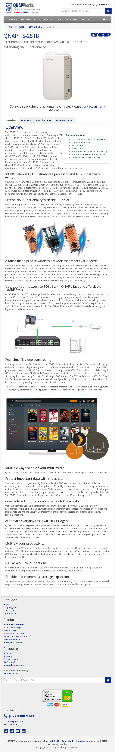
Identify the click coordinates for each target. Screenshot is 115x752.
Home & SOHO (34, 26)
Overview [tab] (11, 120)
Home (9, 26)
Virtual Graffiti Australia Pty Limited (65, 741)
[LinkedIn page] (23, 731)
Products (11, 19)
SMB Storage (10, 630)
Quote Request (70, 19)
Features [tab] (26, 120)
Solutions (42, 19)
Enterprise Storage (13, 627)
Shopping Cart (10, 607)
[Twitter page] (12, 731)
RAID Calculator (11, 662)
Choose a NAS (11, 659)
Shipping (8, 656)
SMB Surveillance (12, 639)
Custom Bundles (27, 19)
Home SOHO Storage (14, 633)
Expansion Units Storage (15, 636)
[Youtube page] (18, 731)
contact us (89, 106)
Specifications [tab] (43, 120)
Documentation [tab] (64, 120)
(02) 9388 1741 (103, 4)
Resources (55, 19)
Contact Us (84, 19)
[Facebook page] (6, 731)
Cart (108, 19)
